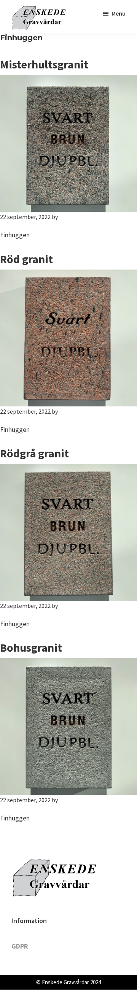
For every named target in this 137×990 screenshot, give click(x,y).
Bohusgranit (31, 647)
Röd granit (26, 259)
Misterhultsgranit (44, 64)
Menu (119, 13)
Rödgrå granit (34, 453)
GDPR (19, 946)
